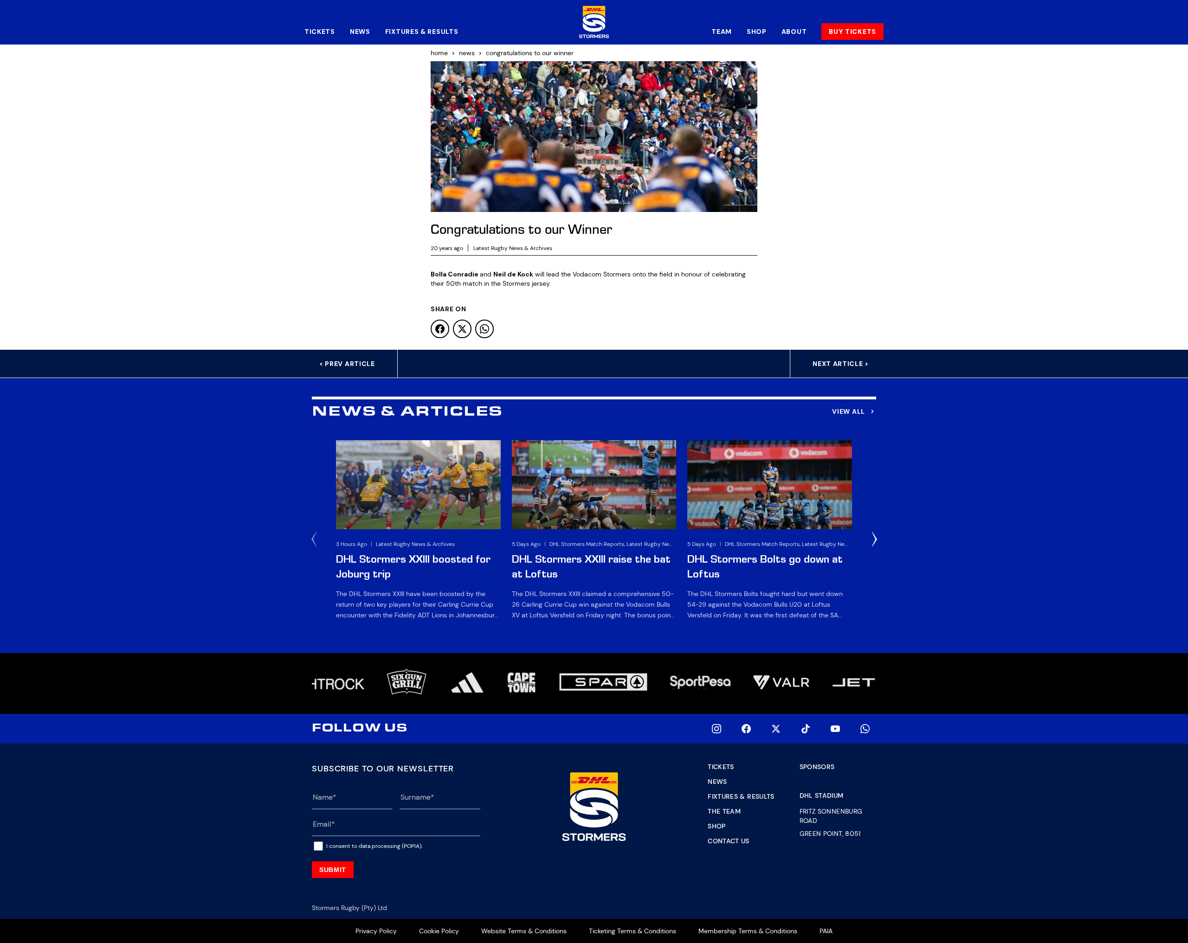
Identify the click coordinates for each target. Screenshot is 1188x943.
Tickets (319, 31)
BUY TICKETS (852, 31)
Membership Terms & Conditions (747, 931)
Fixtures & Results (421, 31)
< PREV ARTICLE (347, 363)
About (794, 31)
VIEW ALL (848, 411)
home (439, 53)
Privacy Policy (376, 931)
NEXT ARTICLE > (841, 363)
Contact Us (728, 841)
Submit (332, 869)
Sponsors (817, 767)
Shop (757, 31)
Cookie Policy (439, 931)
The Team (724, 811)
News (360, 31)
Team (721, 31)
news (467, 53)
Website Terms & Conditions (524, 931)
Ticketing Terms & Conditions (632, 931)
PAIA (826, 931)
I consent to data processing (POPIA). (374, 846)
